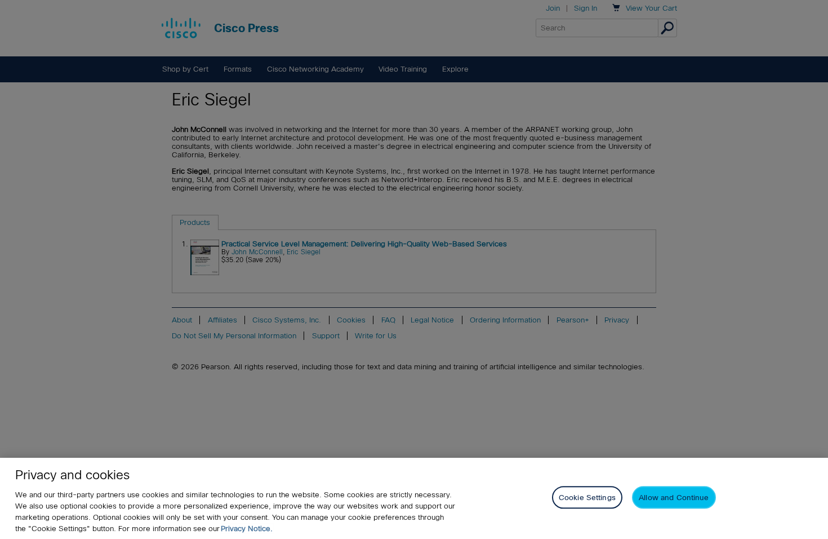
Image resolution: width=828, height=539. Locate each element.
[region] (414, 498)
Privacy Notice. (247, 528)
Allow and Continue (674, 497)
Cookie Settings (587, 497)
